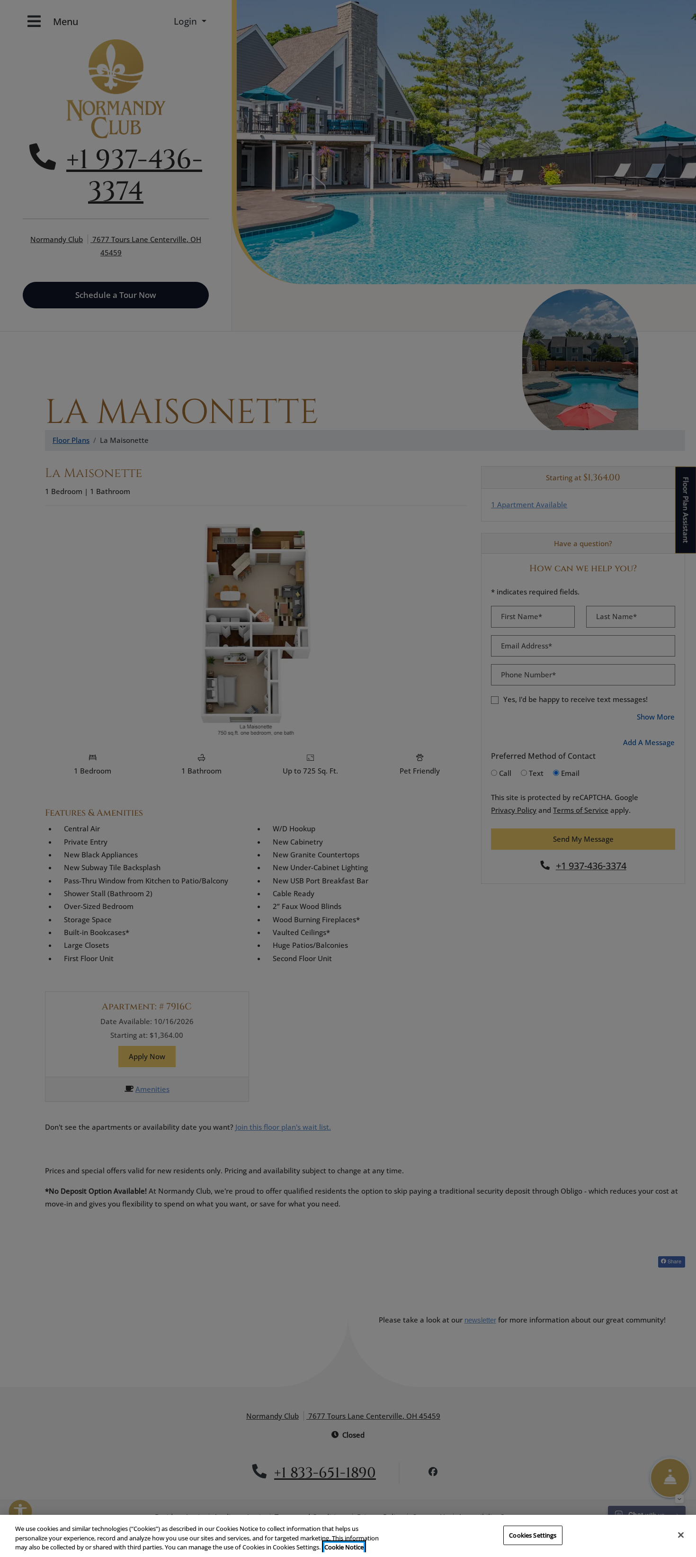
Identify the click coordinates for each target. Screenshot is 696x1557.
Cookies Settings (532, 1534)
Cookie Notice (344, 1547)
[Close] (680, 1534)
